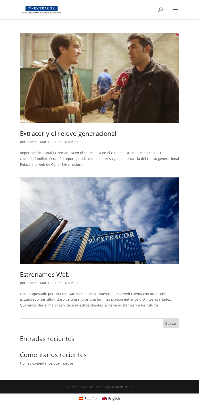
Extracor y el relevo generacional (68, 133)
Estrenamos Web (45, 274)
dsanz (31, 142)
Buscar (170, 323)
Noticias (71, 142)
